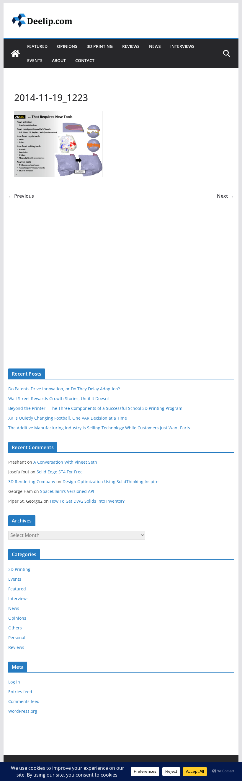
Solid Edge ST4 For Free (60, 472)
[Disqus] (120, 274)
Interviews (182, 46)
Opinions (67, 46)
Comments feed (24, 701)
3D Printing (100, 46)
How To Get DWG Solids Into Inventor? (87, 501)
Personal (16, 637)
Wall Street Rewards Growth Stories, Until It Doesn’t (59, 398)
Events (34, 60)
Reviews (131, 46)
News (155, 46)
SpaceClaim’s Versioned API (67, 491)
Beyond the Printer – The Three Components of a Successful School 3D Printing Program (95, 408)
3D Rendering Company (31, 481)
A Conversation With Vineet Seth (65, 462)
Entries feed (20, 691)
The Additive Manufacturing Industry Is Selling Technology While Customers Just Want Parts (99, 428)
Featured (37, 46)
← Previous (21, 196)
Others (15, 628)
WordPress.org (22, 711)
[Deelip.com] (15, 53)
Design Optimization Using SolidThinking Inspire (110, 481)
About (59, 60)
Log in (14, 682)
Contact (84, 60)
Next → (225, 196)
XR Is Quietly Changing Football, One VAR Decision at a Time (67, 418)
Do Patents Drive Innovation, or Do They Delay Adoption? (64, 389)
